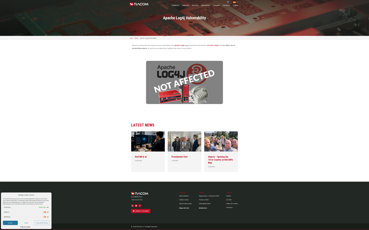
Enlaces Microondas (185, 203)
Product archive (204, 200)
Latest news (142, 125)
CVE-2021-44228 (212, 45)
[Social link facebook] (139, 205)
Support (201, 193)
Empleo (228, 196)
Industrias (185, 5)
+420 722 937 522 (136, 200)
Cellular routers (184, 200)
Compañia (216, 5)
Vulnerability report (205, 203)
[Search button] (228, 2)
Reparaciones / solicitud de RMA (209, 196)
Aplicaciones (205, 5)
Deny (26, 223)
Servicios (195, 5)
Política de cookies (25, 227)
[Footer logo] (140, 193)
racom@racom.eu (136, 197)
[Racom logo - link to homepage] (139, 4)
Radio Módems (184, 196)
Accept (10, 223)
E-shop (235, 5)
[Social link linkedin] (132, 205)
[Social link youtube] (136, 205)
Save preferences (42, 223)
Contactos (226, 5)
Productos (175, 5)
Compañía (229, 193)
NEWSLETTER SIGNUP (142, 211)
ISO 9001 (229, 200)
